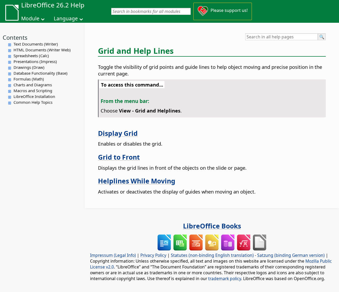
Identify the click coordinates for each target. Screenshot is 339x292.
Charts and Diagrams (33, 84)
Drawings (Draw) (29, 67)
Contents (15, 37)
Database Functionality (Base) (41, 73)
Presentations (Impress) (35, 61)
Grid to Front (119, 156)
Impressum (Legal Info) (113, 255)
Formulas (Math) (29, 79)
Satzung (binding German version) (291, 255)
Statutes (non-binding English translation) (212, 255)
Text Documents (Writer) (36, 44)
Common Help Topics (33, 102)
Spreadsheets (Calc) (31, 55)
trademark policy (224, 278)
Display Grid (118, 133)
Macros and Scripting (33, 90)
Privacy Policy (153, 255)
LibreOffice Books (212, 225)
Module (30, 18)
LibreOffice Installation (34, 96)
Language (66, 18)
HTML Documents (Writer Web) (42, 49)
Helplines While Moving (136, 180)
